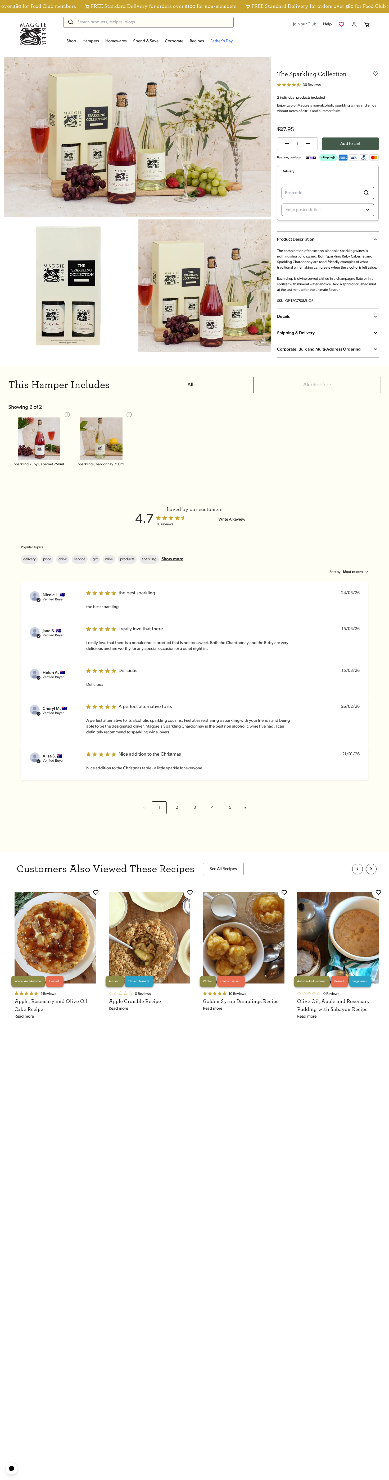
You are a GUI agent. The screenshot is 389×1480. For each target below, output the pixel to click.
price (47, 559)
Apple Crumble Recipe (135, 1001)
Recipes (197, 41)
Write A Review (231, 519)
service (79, 559)
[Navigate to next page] (244, 807)
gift (95, 559)
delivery (29, 559)
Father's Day (221, 41)
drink (62, 559)
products (127, 559)
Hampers (91, 41)
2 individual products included (301, 98)
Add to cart (350, 144)
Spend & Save (146, 41)
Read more (24, 1016)
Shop (71, 41)
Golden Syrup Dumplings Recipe (241, 1001)
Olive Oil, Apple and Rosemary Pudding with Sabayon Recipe (333, 1005)
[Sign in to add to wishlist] (375, 73)
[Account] (354, 24)
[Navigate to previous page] (144, 807)
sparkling (149, 559)
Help (327, 24)
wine (109, 559)
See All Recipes (223, 869)
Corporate (174, 41)
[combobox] (348, 572)
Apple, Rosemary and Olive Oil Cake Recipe (51, 1005)
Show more (172, 559)
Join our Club (304, 24)
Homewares (116, 41)
